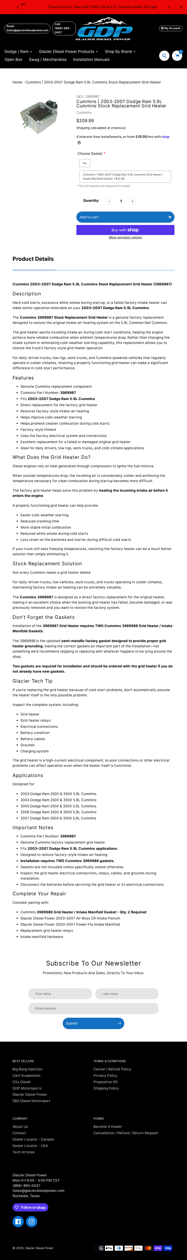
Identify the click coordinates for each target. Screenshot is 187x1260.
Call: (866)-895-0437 (63, 28)
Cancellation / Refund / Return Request (126, 1133)
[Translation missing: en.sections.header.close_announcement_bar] (181, 7)
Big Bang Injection (27, 1069)
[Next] (168, 7)
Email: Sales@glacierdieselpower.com (27, 28)
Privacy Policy (105, 1075)
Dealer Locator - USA (30, 1146)
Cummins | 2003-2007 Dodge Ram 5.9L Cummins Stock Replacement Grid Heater (93, 82)
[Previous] (18, 7)
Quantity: (91, 200)
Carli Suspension (26, 1075)
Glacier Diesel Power (30, 1094)
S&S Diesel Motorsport (31, 1101)
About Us (20, 1126)
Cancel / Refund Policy (112, 1069)
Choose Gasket (90, 153)
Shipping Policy (106, 1088)
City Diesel (22, 1082)
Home (17, 82)
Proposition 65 (106, 1082)
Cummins (84, 112)
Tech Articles (24, 1152)
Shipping (83, 128)
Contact (19, 1133)
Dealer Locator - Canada (33, 1139)
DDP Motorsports (27, 1088)
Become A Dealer (108, 1126)
